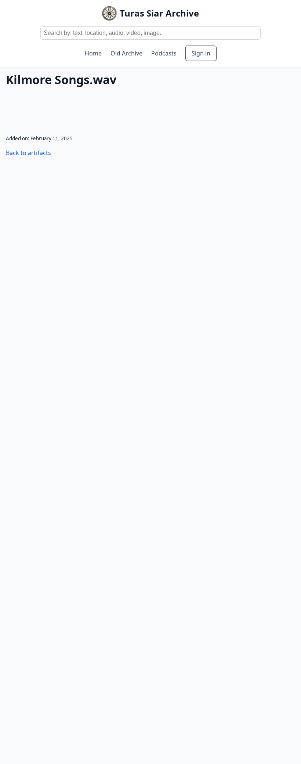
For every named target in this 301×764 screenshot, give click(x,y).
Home (93, 53)
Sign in (201, 53)
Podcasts (164, 53)
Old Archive (126, 53)
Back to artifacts (28, 153)
